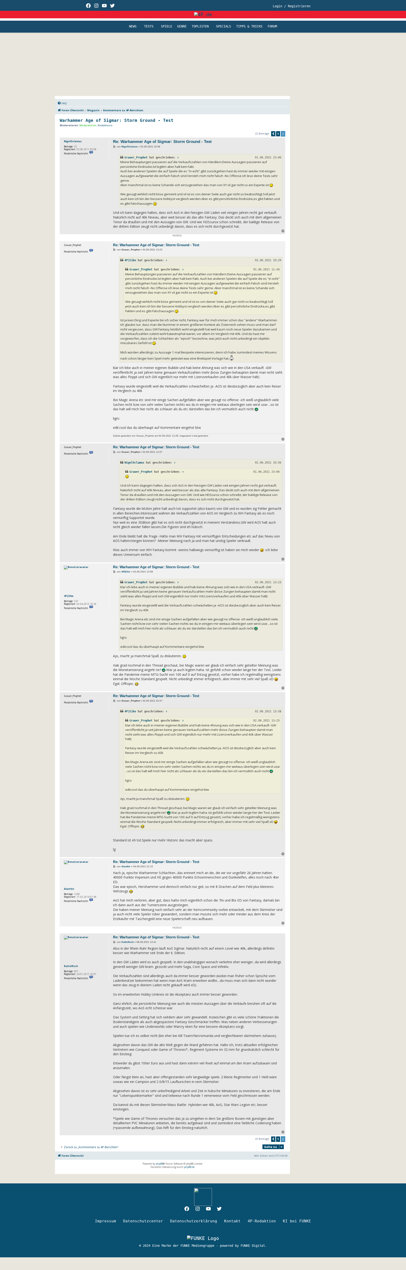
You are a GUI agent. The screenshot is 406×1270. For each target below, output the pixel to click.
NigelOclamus (73, 141)
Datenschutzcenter (143, 1221)
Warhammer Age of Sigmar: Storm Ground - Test (116, 120)
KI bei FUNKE (297, 1221)
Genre (182, 26)
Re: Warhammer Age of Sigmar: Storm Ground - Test (162, 141)
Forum (272, 26)
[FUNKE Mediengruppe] (203, 1238)
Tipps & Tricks (249, 26)
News (133, 26)
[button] (273, 133)
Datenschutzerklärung (193, 1221)
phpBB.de (189, 1167)
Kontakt (232, 1221)
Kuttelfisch (71, 966)
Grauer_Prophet (136, 157)
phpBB (159, 1163)
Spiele (166, 26)
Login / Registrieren (291, 6)
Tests (148, 26)
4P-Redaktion (262, 1221)
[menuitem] (62, 103)
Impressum (105, 1221)
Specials (223, 26)
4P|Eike (130, 260)
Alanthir (69, 888)
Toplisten (200, 26)
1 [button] (278, 134)
